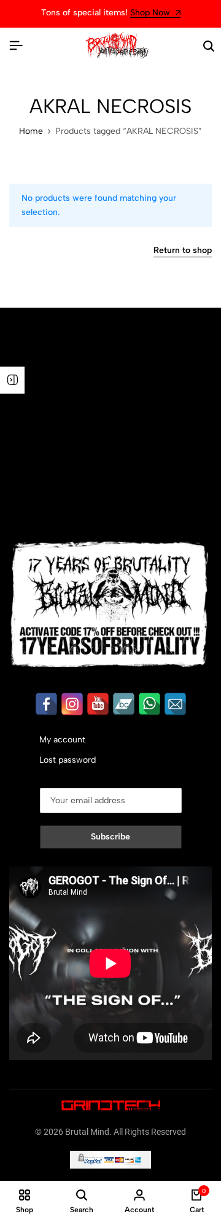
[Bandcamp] (123, 704)
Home (31, 131)
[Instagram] (72, 704)
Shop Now (60, 13)
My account (62, 739)
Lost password (67, 760)
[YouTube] (98, 704)
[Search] (209, 46)
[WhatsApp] (149, 704)
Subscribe (110, 836)
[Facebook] (46, 704)
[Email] (175, 704)
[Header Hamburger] (16, 46)
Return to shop (182, 250)
